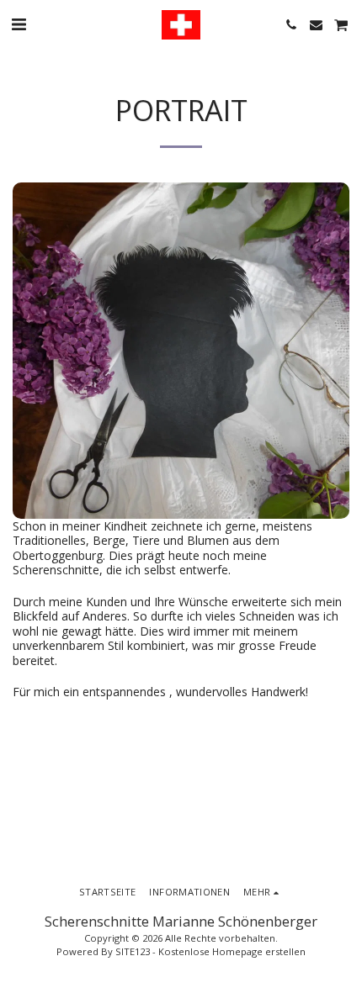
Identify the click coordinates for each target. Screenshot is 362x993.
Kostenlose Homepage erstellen (232, 951)
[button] (18, 24)
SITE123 (132, 951)
